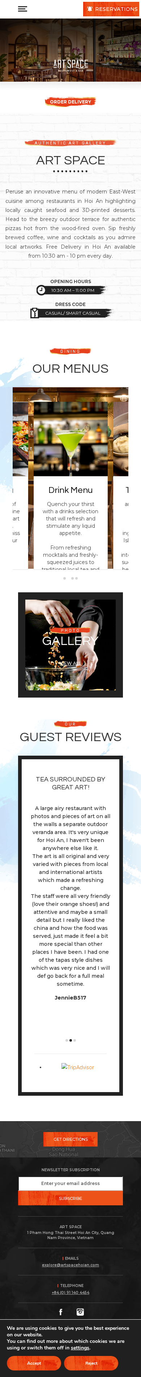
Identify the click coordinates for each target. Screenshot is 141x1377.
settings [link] (80, 1347)
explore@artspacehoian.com (70, 1265)
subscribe (70, 1198)
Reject (91, 1363)
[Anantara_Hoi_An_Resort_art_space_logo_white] (70, 65)
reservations (116, 9)
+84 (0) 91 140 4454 (70, 1292)
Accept (34, 1363)
